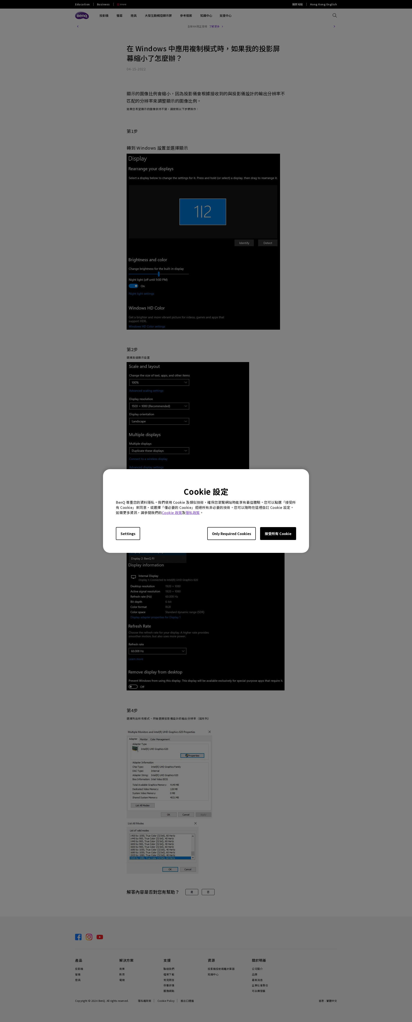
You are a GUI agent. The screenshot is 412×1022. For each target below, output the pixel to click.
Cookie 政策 (172, 512)
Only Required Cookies (231, 533)
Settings (128, 533)
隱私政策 (193, 512)
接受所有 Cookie (278, 533)
